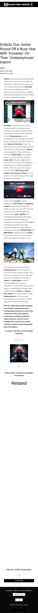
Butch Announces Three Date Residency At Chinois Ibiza (17, 456)
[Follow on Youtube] (24, 610)
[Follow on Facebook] (20, 610)
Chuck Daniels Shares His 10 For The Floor (18, 541)
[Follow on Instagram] (13, 610)
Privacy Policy (19, 605)
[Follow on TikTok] (17, 610)
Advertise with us (19, 594)
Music (2, 68)
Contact (12, 605)
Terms (26, 605)
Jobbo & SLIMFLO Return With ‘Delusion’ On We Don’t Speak (17, 413)
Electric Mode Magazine (24, 590)
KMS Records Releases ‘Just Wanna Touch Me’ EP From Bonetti (18, 498)
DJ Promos (19, 599)
